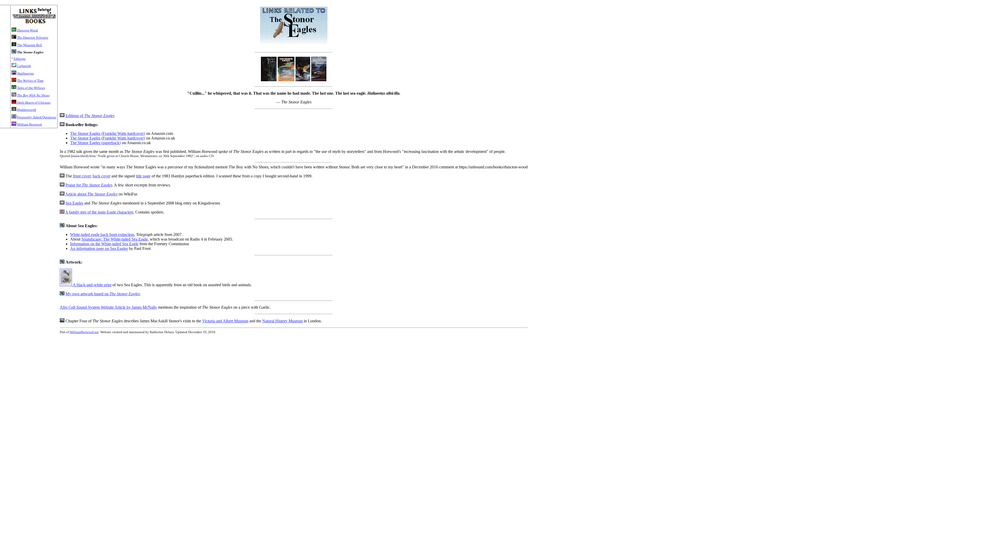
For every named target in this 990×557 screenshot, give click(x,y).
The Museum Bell (29, 45)
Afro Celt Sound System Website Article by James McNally (108, 307)
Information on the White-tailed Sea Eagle (104, 244)
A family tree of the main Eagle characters (99, 212)
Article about (91, 194)
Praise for (88, 185)
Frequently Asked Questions (36, 117)
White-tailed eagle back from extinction (102, 234)
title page (143, 176)
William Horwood (29, 124)
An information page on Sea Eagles (99, 248)
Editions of (89, 115)
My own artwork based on (102, 294)
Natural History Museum (282, 321)
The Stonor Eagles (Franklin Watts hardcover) (107, 133)
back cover (101, 176)
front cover (81, 176)
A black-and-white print (91, 285)
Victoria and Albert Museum (225, 321)
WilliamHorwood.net (84, 332)
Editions (20, 59)
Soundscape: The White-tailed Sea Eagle (114, 239)
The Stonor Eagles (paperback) (95, 143)
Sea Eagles (74, 203)
